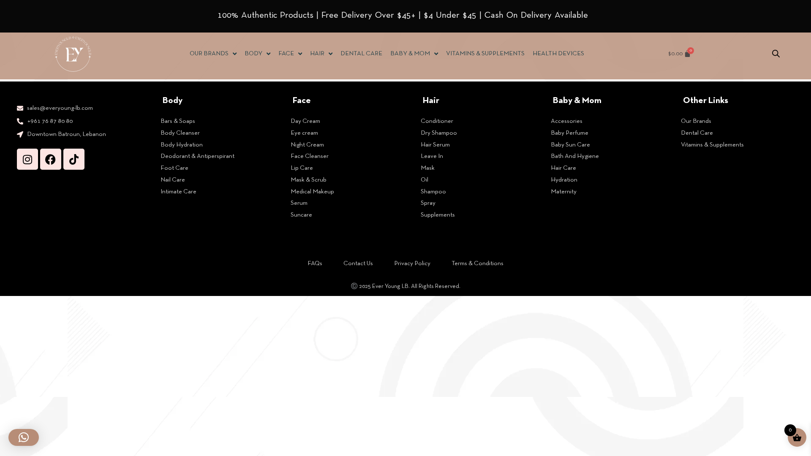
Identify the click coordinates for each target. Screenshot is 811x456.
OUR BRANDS (209, 54)
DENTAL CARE (361, 54)
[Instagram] (27, 159)
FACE (286, 54)
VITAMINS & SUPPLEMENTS (485, 54)
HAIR (317, 54)
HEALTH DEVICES (558, 54)
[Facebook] (50, 159)
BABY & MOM (410, 54)
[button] (23, 437)
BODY (253, 54)
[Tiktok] (73, 159)
